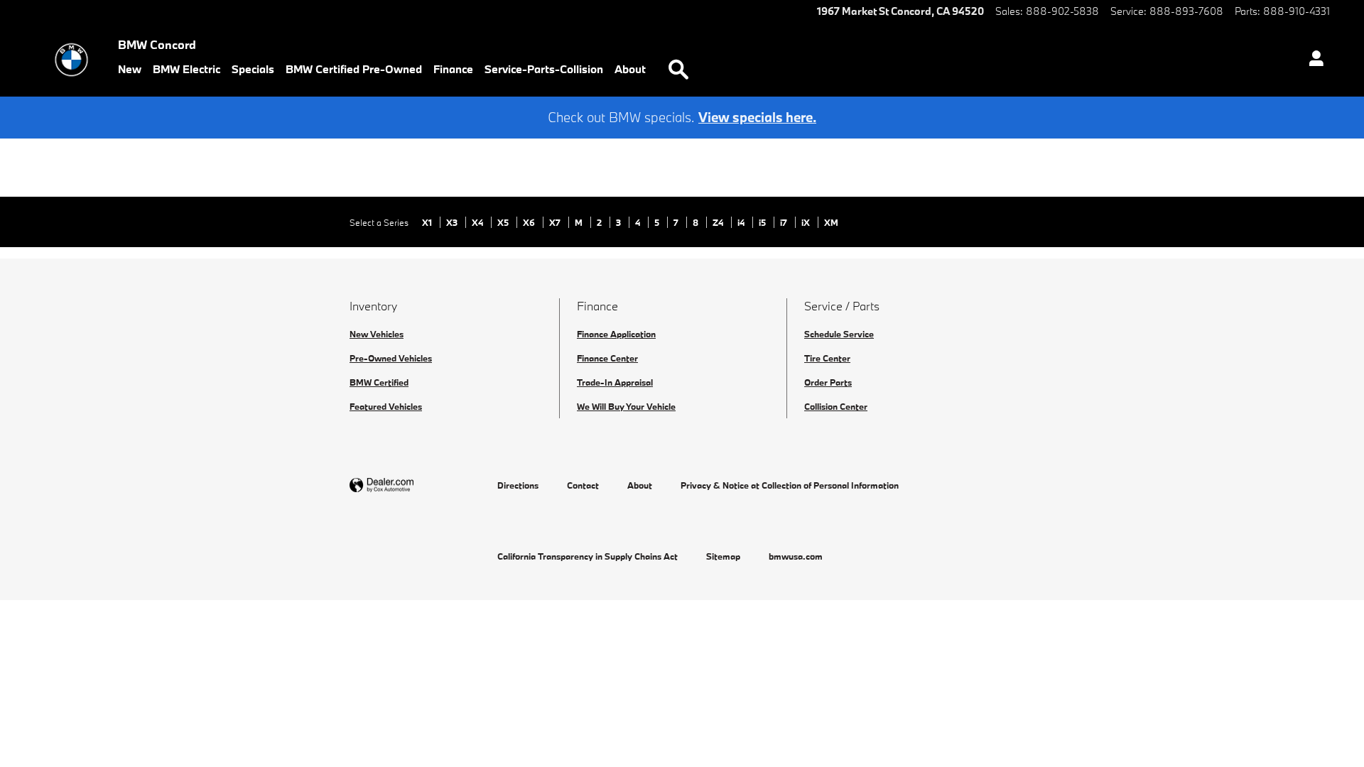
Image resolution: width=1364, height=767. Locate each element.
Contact (583, 485)
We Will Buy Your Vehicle (626, 406)
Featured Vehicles (386, 406)
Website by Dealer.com (416, 485)
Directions (517, 485)
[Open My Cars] (1312, 60)
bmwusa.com (796, 556)
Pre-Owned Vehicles (391, 358)
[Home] (71, 59)
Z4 (719, 222)
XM (831, 222)
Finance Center (607, 358)
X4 (478, 222)
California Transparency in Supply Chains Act (587, 556)
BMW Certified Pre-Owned (354, 69)
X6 (530, 222)
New (129, 69)
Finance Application (616, 333)
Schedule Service (839, 333)
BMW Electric (186, 69)
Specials (253, 69)
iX (806, 222)
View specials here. (757, 117)
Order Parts (828, 382)
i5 (763, 222)
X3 (453, 222)
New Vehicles (377, 333)
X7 (556, 222)
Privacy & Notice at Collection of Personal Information (790, 485)
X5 (504, 222)
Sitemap (723, 556)
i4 (742, 222)
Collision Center (835, 406)
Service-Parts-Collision (544, 69)
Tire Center (827, 358)
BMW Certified (379, 382)
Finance (453, 69)
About (630, 69)
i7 (784, 222)
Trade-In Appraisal (615, 382)
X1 (428, 222)
